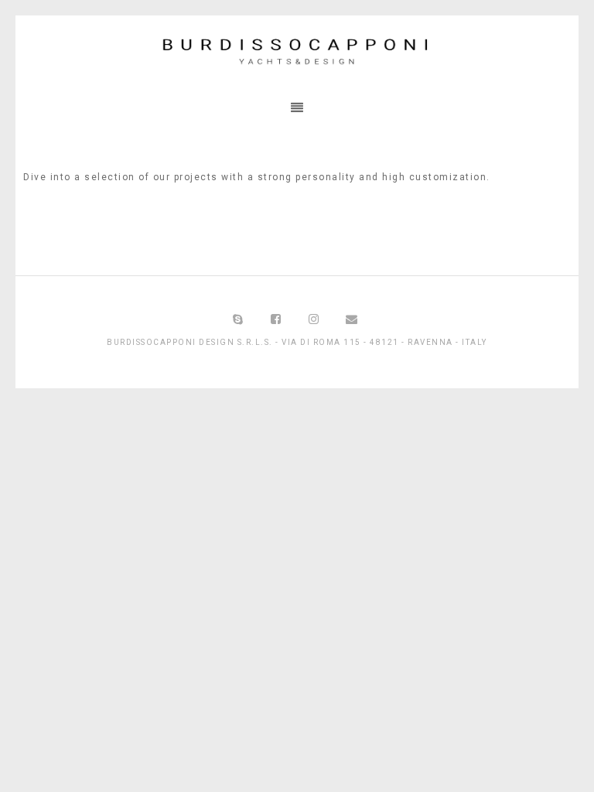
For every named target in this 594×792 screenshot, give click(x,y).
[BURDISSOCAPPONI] (297, 53)
